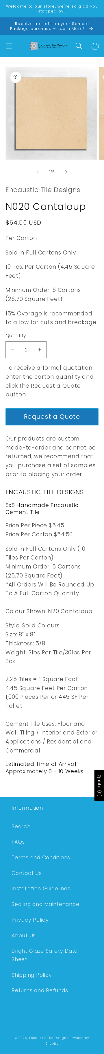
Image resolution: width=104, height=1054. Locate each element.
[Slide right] (66, 171)
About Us (24, 935)
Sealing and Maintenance (45, 904)
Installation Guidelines (41, 888)
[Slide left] (37, 171)
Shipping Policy (32, 975)
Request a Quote (52, 416)
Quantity (15, 336)
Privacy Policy (30, 919)
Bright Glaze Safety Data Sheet (45, 955)
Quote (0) (99, 786)
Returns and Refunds (40, 990)
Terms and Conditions (41, 857)
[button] (9, 46)
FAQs (18, 841)
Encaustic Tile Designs (48, 1038)
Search (21, 826)
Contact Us (27, 873)
